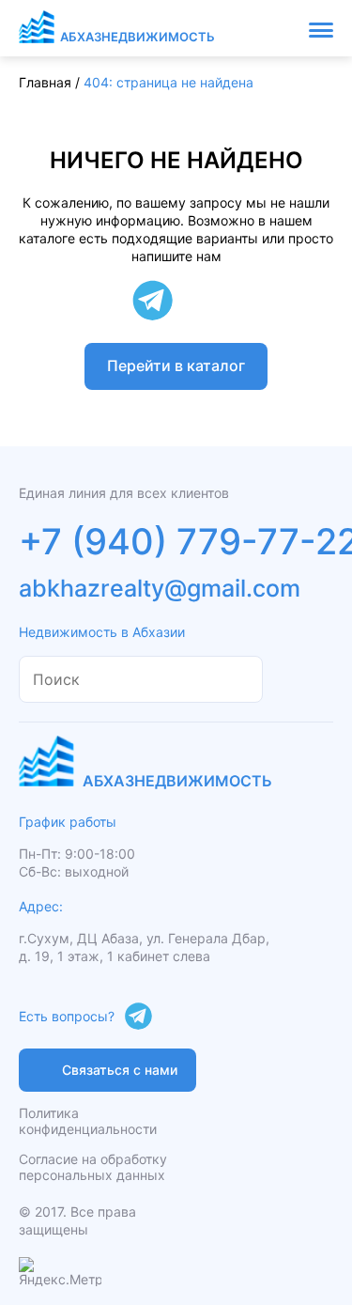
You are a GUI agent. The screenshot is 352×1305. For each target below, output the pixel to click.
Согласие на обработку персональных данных (93, 1167)
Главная (45, 82)
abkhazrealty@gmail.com (159, 588)
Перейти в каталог (176, 365)
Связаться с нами (119, 1070)
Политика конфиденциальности (88, 1121)
